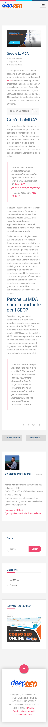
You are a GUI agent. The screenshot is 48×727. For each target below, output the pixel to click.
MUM (9, 80)
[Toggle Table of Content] (33, 111)
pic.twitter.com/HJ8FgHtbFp (25, 187)
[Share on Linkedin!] (39, 424)
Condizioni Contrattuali (23, 711)
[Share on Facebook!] (23, 424)
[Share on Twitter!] (28, 424)
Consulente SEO (24, 714)
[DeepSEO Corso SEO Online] (12, 5)
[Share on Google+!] (33, 424)
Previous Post (13, 437)
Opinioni (13, 585)
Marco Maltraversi (20, 473)
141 (6, 479)
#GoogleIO (20, 184)
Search (35, 549)
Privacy (31, 708)
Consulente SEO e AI (15, 510)
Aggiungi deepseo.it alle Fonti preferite (23, 513)
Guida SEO (15, 43)
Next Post (35, 437)
